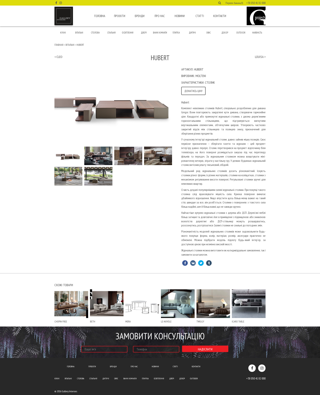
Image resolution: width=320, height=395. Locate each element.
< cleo (58, 57)
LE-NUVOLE (166, 321)
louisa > (260, 57)
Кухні (63, 32)
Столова (95, 32)
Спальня (111, 32)
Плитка (176, 32)
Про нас (160, 16)
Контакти (219, 16)
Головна (99, 16)
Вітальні (79, 32)
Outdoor (240, 32)
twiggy (200, 321)
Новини (180, 16)
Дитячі (192, 32)
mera (128, 321)
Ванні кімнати (160, 32)
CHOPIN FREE (60, 321)
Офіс (208, 32)
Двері (144, 32)
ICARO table (238, 321)
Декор (224, 32)
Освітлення (127, 32)
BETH (92, 321)
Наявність (257, 32)
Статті (200, 16)
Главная (58, 44)
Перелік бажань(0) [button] (234, 3)
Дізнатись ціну (193, 91)
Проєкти (119, 16)
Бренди (139, 16)
